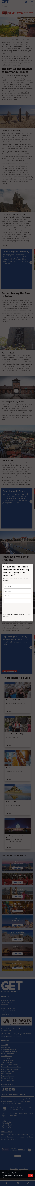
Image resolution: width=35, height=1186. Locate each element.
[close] (31, 566)
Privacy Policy (20, 619)
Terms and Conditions (9, 619)
